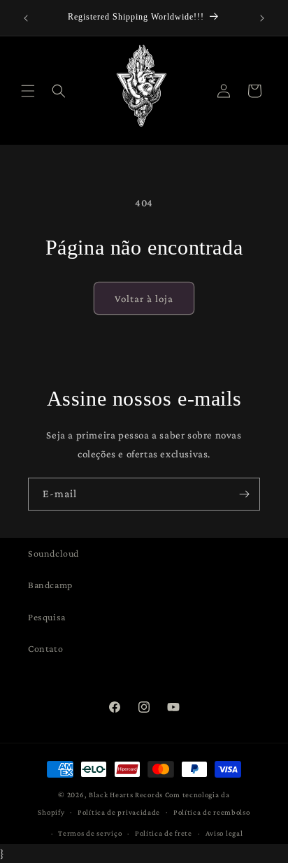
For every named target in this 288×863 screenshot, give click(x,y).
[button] (28, 91)
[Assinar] (244, 494)
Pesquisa (47, 616)
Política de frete (163, 833)
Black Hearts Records (126, 794)
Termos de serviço (90, 833)
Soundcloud (53, 553)
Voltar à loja (144, 298)
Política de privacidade (119, 812)
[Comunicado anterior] (25, 18)
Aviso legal (224, 833)
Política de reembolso (211, 812)
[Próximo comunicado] (262, 18)
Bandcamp (50, 584)
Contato (45, 648)
